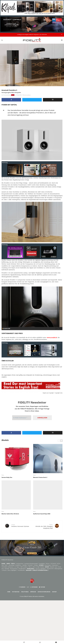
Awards (4, 570)
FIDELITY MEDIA (24, 591)
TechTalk (4, 567)
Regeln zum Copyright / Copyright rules (52, 393)
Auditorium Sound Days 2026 (41, 513)
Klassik (52, 567)
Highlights (30, 568)
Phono (47, 563)
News (13, 95)
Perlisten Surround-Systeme (20, 525)
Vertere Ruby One (7, 477)
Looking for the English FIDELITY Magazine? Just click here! (32, 34)
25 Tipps (17, 567)
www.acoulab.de (52, 337)
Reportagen (48, 565)
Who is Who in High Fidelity (36, 567)
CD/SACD (53, 563)
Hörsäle (7, 568)
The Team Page (15, 591)
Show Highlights (12, 570)
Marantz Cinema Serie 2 (40, 477)
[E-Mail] (52, 99)
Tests (13, 563)
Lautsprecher (19, 563)
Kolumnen (10, 567)
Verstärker (42, 563)
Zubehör (30, 565)
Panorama (55, 565)
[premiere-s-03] (32, 306)
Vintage (36, 565)
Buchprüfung (13, 568)
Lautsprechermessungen (31, 563)
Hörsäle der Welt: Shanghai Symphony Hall (44, 526)
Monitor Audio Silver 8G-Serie (10, 513)
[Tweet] (32, 99)
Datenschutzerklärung (44, 591)
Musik (47, 567)
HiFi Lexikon (24, 567)
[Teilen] (11, 99)
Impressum (33, 591)
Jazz (56, 567)
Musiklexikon (22, 568)
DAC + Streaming (9, 565)
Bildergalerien (58, 568)
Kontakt (54, 591)
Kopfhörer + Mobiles (21, 565)
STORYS (41, 565)
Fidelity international (40, 570)
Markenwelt (50, 568)
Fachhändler (21, 570)
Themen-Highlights (40, 568)
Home (3, 563)
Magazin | (29, 570)
